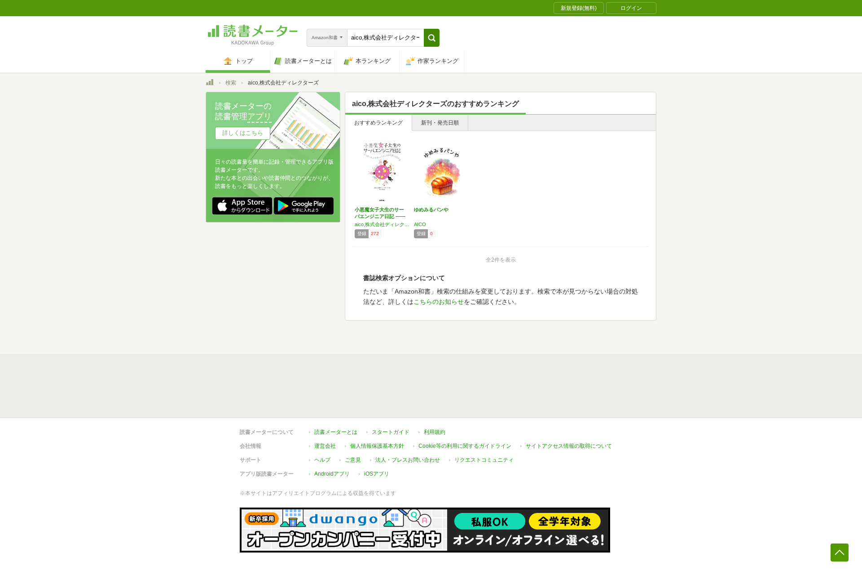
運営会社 (325, 446)
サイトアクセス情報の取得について (569, 446)
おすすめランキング (378, 123)
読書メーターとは (335, 432)
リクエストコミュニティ (484, 460)
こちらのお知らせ (438, 301)
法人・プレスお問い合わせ (407, 460)
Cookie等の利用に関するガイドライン (464, 446)
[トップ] (210, 83)
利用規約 (434, 432)
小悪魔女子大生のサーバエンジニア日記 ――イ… (380, 216)
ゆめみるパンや (431, 209)
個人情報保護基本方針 (377, 446)
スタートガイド (390, 432)
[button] (432, 38)
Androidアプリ (332, 474)
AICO (420, 224)
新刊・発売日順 (440, 123)
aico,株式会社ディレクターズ (382, 224)
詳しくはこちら (242, 132)
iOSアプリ (376, 474)
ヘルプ (322, 460)
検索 (230, 83)
